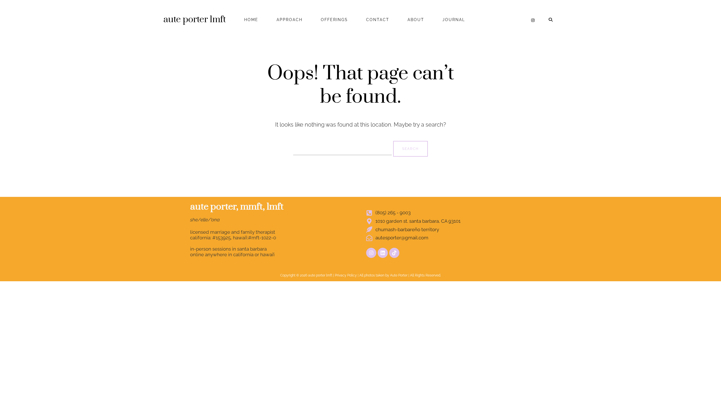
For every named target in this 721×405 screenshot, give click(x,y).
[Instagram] (533, 20)
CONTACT (377, 19)
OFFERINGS (334, 19)
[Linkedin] (383, 253)
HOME (251, 19)
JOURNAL (453, 19)
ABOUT (416, 19)
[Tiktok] (394, 253)
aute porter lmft (194, 19)
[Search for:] (343, 148)
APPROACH (289, 19)
